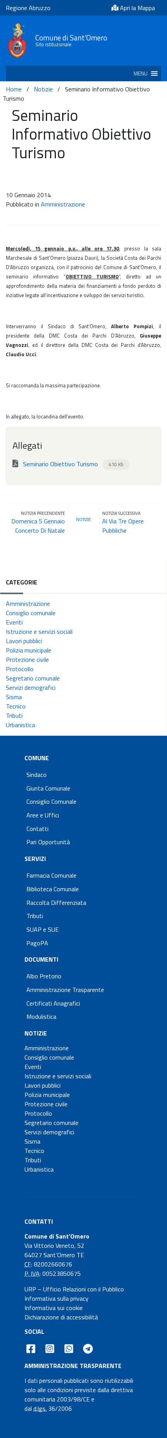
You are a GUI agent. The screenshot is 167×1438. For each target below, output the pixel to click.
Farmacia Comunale (51, 875)
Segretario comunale (33, 678)
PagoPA (37, 943)
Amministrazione (63, 204)
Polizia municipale (28, 650)
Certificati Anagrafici (53, 1003)
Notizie (43, 89)
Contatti (37, 828)
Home (14, 89)
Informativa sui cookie (53, 1307)
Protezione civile (27, 659)
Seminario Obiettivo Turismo (72, 464)
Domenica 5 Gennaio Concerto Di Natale (38, 525)
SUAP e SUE (42, 929)
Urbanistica (20, 724)
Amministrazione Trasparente (65, 989)
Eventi (14, 622)
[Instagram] (49, 1349)
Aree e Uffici (42, 815)
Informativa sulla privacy (56, 1298)
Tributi (14, 715)
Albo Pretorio (43, 976)
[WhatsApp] (68, 1349)
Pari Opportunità (48, 842)
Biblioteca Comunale (52, 889)
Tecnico (16, 706)
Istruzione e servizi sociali (39, 631)
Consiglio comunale (31, 613)
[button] (141, 73)
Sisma (14, 697)
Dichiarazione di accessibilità (61, 1317)
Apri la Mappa (136, 7)
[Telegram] (88, 1349)
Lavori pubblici (24, 641)
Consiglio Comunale (51, 801)
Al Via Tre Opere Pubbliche (123, 525)
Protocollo (19, 669)
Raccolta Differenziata (56, 902)
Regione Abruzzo (28, 7)
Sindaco (36, 774)
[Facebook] (30, 1349)
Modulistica (41, 1016)
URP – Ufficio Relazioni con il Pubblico (74, 1289)
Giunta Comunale (48, 788)
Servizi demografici (31, 687)
